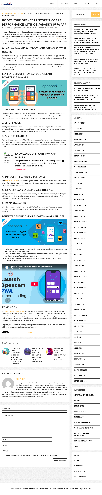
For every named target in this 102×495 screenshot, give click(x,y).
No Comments (52, 28)
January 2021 (79, 364)
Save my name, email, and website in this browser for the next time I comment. (32, 455)
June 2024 (78, 189)
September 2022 (80, 288)
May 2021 (78, 343)
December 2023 (80, 216)
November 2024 (80, 161)
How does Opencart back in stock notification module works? (85, 107)
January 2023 (79, 266)
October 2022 (80, 282)
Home (52, 3)
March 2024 (79, 200)
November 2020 (80, 370)
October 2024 (80, 167)
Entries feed (79, 466)
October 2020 (80, 375)
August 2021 (79, 326)
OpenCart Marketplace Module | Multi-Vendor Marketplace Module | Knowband (58, 489)
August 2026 (79, 123)
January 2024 (79, 211)
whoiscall (78, 88)
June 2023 (78, 249)
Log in (76, 460)
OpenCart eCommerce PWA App (52, 39)
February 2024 (80, 205)
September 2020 (80, 381)
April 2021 (78, 348)
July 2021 (78, 332)
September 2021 (80, 321)
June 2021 (78, 337)
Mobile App (79, 417)
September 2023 (80, 233)
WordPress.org (80, 477)
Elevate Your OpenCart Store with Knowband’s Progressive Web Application (37, 355)
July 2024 (78, 183)
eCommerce (79, 406)
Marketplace (80, 411)
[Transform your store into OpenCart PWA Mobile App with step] (49, 351)
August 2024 (79, 178)
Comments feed (80, 471)
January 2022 (79, 304)
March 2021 (79, 353)
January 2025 (79, 150)
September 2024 (80, 172)
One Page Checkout (82, 422)
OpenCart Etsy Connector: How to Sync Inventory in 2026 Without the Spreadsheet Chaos (86, 40)
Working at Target (81, 95)
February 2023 (80, 260)
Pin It (30, 332)
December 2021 (80, 310)
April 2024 (78, 194)
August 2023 (79, 238)
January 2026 (79, 145)
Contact (87, 3)
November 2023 (80, 222)
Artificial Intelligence (84, 395)
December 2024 (80, 156)
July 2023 (78, 244)
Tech (76, 446)
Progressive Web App (36, 28)
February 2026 (80, 139)
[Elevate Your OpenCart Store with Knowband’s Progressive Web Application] (27, 351)
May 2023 (78, 255)
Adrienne (7, 28)
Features (63, 3)
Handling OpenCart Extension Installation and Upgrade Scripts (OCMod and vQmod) (85, 31)
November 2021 (80, 315)
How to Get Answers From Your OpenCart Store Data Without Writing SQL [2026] (86, 61)
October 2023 (80, 227)
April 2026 (78, 134)
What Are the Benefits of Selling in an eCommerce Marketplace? (86, 97)
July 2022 (78, 299)
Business (77, 400)
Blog (97, 3)
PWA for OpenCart (11, 181)
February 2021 (80, 359)
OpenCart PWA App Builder (14, 311)
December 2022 (80, 271)
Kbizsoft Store (80, 105)
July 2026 (78, 128)
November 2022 (80, 277)
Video (76, 3)
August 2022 (79, 293)
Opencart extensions (83, 428)
